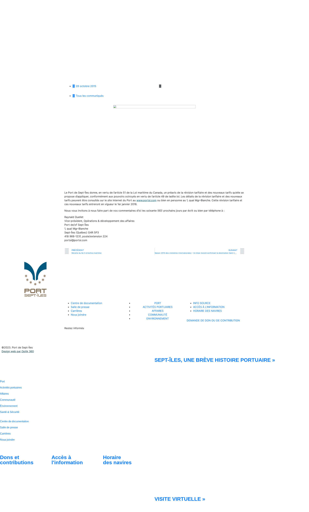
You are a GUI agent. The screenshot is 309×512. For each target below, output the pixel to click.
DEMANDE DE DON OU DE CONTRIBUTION (213, 320)
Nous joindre (7, 439)
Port (2, 381)
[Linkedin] (77, 337)
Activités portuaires (11, 387)
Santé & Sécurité (9, 412)
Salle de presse (9, 427)
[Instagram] (86, 337)
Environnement (8, 406)
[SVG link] (31, 367)
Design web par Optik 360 (18, 351)
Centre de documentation (14, 421)
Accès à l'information (67, 459)
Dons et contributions (16, 459)
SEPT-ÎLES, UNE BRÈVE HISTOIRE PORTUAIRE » (214, 360)
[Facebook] (68, 337)
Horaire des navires (117, 459)
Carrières (5, 433)
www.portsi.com (146, 200)
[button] (157, 86)
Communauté (7, 399)
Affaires (4, 393)
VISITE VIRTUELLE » (179, 499)
